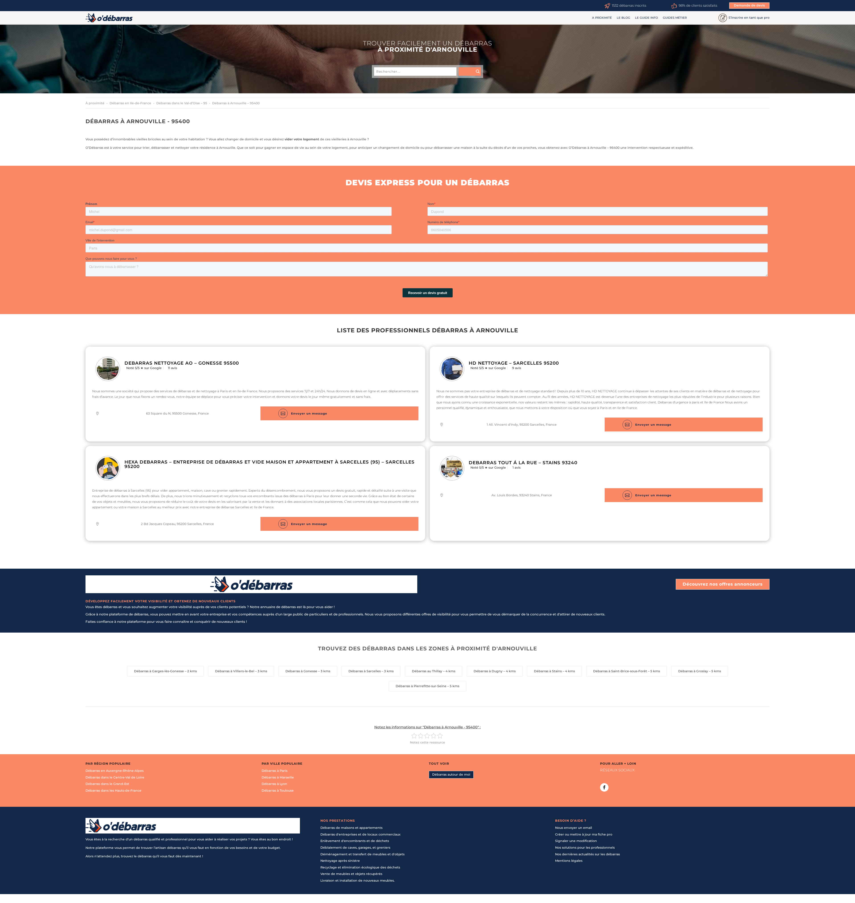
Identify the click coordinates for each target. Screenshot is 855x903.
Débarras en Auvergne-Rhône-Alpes (115, 771)
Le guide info (646, 17)
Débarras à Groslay (693, 671)
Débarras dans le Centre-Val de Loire (115, 777)
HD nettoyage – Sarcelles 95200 (514, 363)
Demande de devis (749, 5)
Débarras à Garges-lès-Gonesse (159, 671)
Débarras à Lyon (274, 784)
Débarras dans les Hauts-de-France (113, 791)
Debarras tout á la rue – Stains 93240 (523, 462)
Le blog (623, 17)
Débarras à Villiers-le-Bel (234, 671)
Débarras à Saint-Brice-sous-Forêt (620, 671)
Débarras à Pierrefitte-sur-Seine (421, 686)
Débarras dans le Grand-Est (107, 784)
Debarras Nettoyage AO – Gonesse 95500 (181, 363)
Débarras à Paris (274, 771)
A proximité (602, 17)
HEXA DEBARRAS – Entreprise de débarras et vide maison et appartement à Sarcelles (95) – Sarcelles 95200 (269, 464)
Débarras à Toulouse (278, 791)
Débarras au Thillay (427, 671)
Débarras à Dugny (488, 671)
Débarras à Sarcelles (364, 671)
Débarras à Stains (548, 671)
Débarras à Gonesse (301, 671)
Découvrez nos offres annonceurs (723, 584)
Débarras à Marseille (278, 777)
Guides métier (675, 17)
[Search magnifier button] (470, 71)
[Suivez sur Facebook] (604, 787)
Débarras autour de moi (451, 774)
